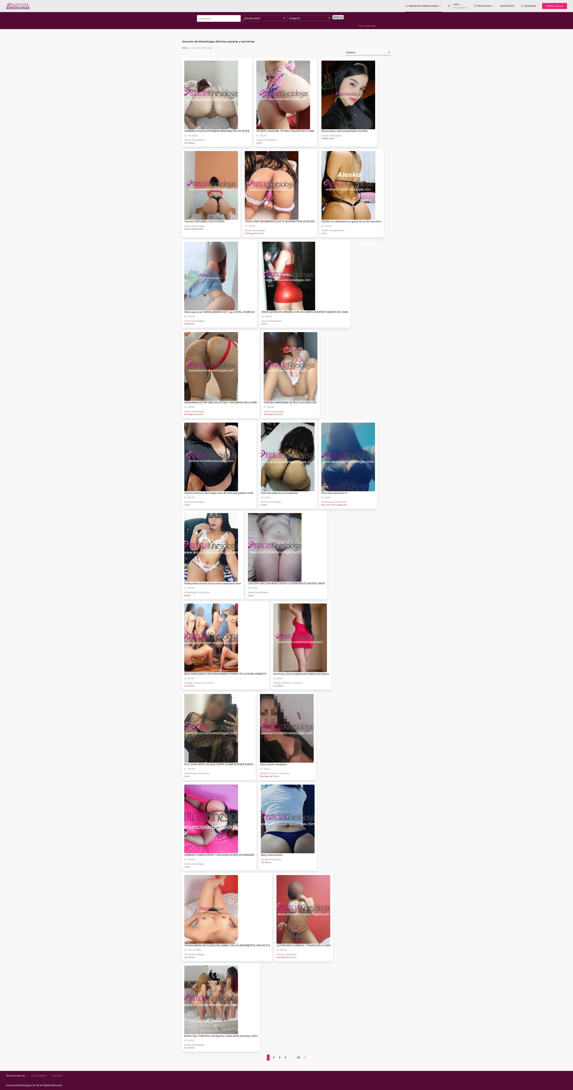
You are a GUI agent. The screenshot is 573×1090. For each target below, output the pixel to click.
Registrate (507, 6)
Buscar (338, 17)
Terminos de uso (15, 1075)
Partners (57, 1075)
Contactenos (38, 1075)
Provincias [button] (484, 6)
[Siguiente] (304, 1057)
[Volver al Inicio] (18, 6)
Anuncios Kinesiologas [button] (423, 6)
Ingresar (530, 6)
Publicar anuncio (554, 6)
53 (298, 1057)
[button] (457, 6)
